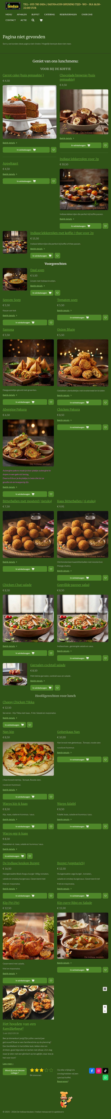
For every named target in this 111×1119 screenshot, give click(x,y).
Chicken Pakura (68, 409)
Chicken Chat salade (17, 585)
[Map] (82, 1000)
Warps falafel (66, 804)
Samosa (8, 329)
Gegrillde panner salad (73, 585)
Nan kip (8, 732)
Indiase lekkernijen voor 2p (79, 159)
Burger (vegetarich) (71, 863)
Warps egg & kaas (15, 833)
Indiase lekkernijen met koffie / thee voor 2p (62, 233)
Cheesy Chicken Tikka (18, 702)
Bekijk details (9, 142)
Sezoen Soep (12, 300)
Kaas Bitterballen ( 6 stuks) (76, 501)
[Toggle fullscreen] (105, 989)
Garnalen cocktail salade (47, 665)
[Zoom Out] (105, 1011)
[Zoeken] (33, 20)
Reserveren (62, 1081)
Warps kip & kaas (15, 804)
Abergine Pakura (15, 409)
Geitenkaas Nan (68, 732)
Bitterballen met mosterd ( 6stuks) (27, 501)
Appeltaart (10, 163)
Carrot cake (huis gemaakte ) (23, 75)
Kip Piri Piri (11, 903)
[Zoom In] (105, 1007)
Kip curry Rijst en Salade (74, 903)
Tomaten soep (67, 300)
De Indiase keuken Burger (21, 863)
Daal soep (37, 270)
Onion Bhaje (66, 329)
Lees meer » (8, 1063)
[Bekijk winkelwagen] (41, 20)
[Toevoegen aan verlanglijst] (53, 150)
